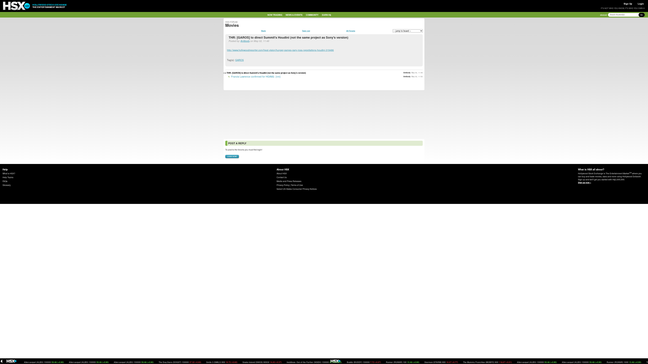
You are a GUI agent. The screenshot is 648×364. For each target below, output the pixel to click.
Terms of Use (297, 185)
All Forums (350, 31)
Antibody (245, 41)
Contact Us (282, 177)
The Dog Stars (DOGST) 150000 (168, 362)
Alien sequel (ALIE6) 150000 (32, 362)
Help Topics (8, 177)
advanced (603, 15)
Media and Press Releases (289, 181)
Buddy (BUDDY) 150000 (352, 362)
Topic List (306, 31)
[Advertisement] (324, 114)
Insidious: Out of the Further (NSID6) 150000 (302, 362)
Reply (263, 31)
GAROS (239, 60)
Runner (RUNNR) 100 (391, 362)
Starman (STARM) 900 (429, 362)
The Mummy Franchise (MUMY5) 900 (475, 362)
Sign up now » (584, 182)
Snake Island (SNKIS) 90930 (250, 362)
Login (641, 3)
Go (641, 15)
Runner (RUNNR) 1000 (612, 362)
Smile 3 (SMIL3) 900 (210, 362)
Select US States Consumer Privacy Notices (297, 188)
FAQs (5, 181)
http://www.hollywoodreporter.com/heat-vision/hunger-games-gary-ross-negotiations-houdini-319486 (280, 50)
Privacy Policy (283, 185)
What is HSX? (9, 173)
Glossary (7, 185)
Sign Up (628, 3)
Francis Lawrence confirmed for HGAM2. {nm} (256, 76)
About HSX (282, 173)
